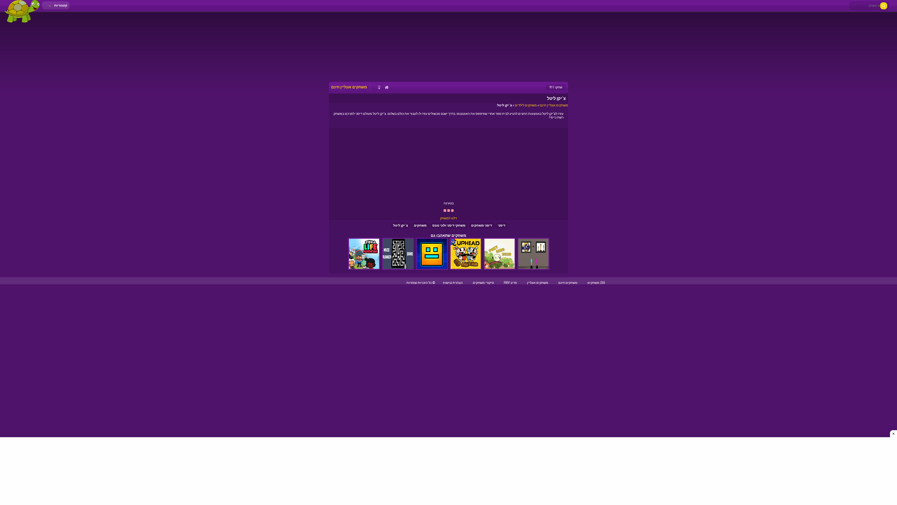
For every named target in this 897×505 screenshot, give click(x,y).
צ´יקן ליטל (400, 225)
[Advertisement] (448, 46)
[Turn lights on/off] (379, 87)
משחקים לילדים (526, 105)
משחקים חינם (567, 283)
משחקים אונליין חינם (554, 105)
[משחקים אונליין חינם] (22, 22)
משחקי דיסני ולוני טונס (448, 225)
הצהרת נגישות (453, 283)
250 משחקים (596, 283)
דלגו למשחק (448, 218)
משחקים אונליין (537, 283)
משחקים (420, 225)
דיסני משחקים (481, 225)
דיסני (501, 225)
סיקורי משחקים (483, 283)
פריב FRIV (510, 283)
